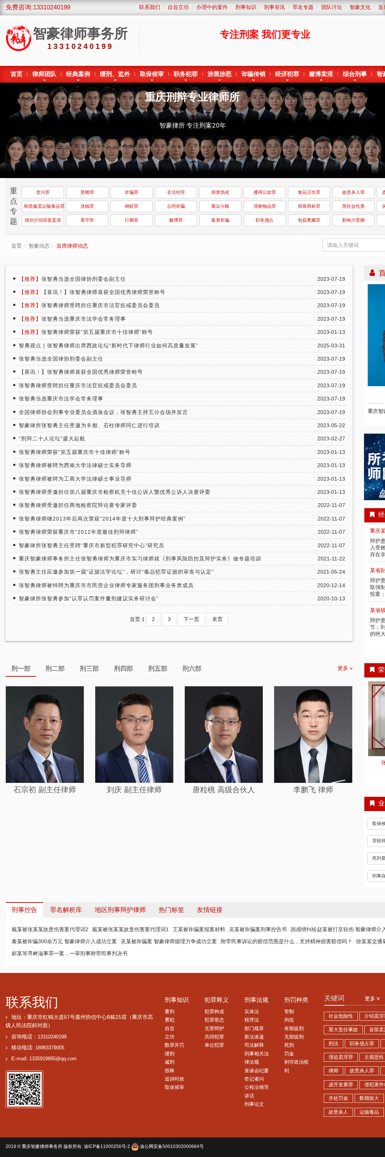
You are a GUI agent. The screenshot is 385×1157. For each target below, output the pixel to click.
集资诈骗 (220, 220)
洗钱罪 (87, 206)
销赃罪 (131, 206)
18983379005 (49, 1047)
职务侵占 (265, 220)
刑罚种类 (296, 1000)
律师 (333, 1070)
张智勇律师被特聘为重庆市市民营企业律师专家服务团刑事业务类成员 (106, 585)
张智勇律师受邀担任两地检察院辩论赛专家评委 (78, 505)
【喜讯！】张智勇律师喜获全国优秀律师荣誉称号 (92, 292)
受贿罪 (87, 192)
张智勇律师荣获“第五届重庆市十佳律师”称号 (86, 332)
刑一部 (20, 668)
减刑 (169, 1062)
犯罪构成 (214, 1011)
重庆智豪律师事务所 (42, 1146)
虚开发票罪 (341, 1084)
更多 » (345, 668)
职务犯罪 (186, 74)
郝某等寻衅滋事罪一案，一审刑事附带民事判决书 (69, 953)
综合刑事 (355, 74)
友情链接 (210, 909)
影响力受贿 (353, 220)
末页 (217, 619)
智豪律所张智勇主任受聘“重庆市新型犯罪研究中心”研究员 (91, 545)
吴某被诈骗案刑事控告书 (258, 929)
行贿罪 (131, 220)
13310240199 (52, 1037)
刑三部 (89, 668)
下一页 (191, 619)
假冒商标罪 (309, 206)
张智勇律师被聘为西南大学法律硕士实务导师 (75, 465)
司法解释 (254, 1045)
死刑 (289, 1045)
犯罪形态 (214, 1020)
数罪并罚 (174, 1045)
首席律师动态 (72, 246)
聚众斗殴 (220, 206)
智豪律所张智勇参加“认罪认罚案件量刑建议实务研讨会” (89, 598)
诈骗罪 (131, 192)
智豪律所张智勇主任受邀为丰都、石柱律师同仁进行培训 (89, 425)
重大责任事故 (343, 1029)
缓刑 (169, 1054)
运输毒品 (369, 1112)
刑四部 (123, 668)
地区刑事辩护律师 (120, 909)
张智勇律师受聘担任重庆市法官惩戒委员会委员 (89, 305)
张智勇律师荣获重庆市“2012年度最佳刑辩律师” (78, 532)
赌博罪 (176, 220)
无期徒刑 (294, 1037)
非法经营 (176, 192)
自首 (169, 1028)
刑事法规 (256, 1000)
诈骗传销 (253, 74)
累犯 (169, 1020)
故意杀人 (338, 1112)
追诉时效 (174, 1079)
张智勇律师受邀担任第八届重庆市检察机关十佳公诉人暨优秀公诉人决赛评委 (115, 492)
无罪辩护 (214, 1028)
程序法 (251, 1020)
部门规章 (254, 1028)
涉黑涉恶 (220, 74)
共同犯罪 (214, 1037)
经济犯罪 (287, 74)
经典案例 (78, 74)
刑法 (333, 1043)
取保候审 (152, 74)
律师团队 (44, 74)
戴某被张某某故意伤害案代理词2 (50, 929)
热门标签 (171, 909)
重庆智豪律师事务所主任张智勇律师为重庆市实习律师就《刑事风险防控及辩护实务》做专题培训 (140, 559)
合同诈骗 (176, 206)
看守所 (87, 220)
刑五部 (157, 668)
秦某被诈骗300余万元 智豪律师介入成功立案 (64, 941)
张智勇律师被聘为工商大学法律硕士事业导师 (75, 479)
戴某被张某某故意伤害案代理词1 (130, 929)
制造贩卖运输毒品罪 (44, 206)
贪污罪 (43, 192)
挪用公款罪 (264, 192)
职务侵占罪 (362, 1043)
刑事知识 (177, 1000)
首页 (17, 74)
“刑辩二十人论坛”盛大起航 (52, 438)
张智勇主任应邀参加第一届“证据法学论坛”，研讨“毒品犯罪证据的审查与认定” (116, 572)
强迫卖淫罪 (341, 1057)
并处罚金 (338, 1098)
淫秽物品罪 (264, 206)
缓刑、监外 (115, 74)
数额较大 (369, 1098)
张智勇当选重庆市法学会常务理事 (72, 319)
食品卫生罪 (309, 192)
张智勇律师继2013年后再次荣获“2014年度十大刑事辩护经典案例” (102, 519)
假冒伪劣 (220, 192)
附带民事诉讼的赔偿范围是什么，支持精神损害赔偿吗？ (286, 941)
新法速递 (254, 1037)
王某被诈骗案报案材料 (199, 929)
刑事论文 (254, 1104)
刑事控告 (24, 909)
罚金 (289, 1054)
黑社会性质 (353, 206)
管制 (289, 1011)
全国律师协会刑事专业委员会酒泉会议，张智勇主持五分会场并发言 (103, 412)
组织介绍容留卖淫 (43, 220)
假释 (169, 1070)
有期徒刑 (294, 1028)
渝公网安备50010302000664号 (171, 1146)
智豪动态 (39, 246)
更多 (371, 999)
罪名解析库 (66, 909)
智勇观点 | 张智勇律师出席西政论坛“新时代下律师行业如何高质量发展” (108, 346)
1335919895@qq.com (53, 1058)
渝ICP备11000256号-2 (107, 1146)
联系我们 (32, 1002)
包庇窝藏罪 (309, 220)
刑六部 (192, 668)
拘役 (289, 1020)
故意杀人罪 (353, 192)
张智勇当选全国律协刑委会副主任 (72, 279)
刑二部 (55, 668)
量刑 (169, 1011)
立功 (169, 1037)
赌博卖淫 (321, 74)
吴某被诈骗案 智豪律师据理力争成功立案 (169, 941)
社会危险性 (341, 1016)
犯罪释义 (217, 1000)
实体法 (251, 1011)
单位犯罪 (214, 1045)
